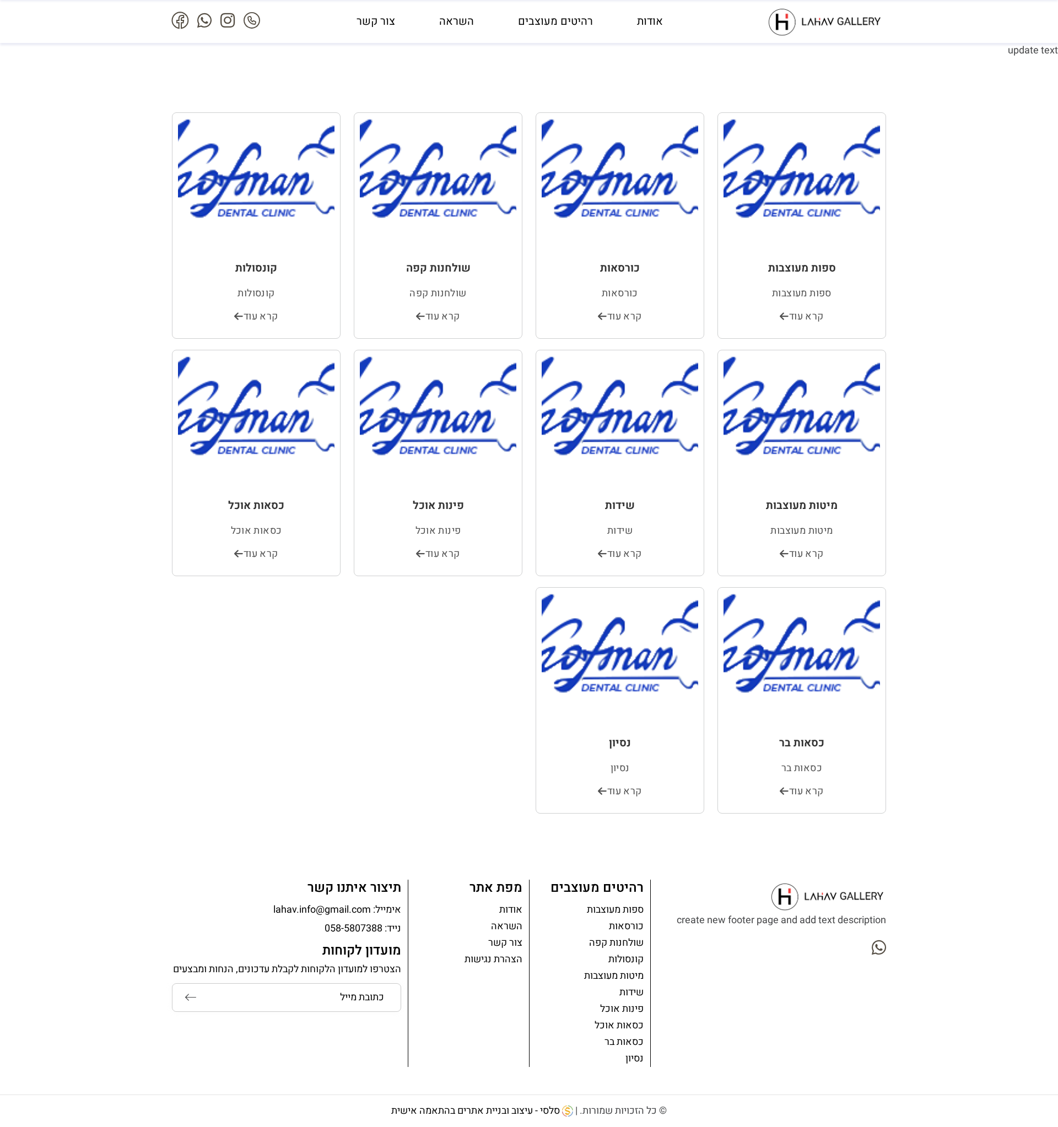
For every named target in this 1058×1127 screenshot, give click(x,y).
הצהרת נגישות (493, 959)
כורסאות (626, 926)
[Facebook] (180, 21)
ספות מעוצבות (615, 909)
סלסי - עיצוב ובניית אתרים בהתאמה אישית (476, 1110)
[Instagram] (227, 21)
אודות (650, 21)
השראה (456, 21)
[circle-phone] (252, 21)
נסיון (634, 1058)
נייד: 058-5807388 (363, 928)
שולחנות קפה (616, 942)
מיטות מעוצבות (614, 975)
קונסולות (626, 959)
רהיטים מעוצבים (555, 21)
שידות (631, 992)
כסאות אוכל (619, 1025)
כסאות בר (624, 1041)
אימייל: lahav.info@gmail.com (337, 909)
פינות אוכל (622, 1008)
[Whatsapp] (204, 21)
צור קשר (376, 21)
